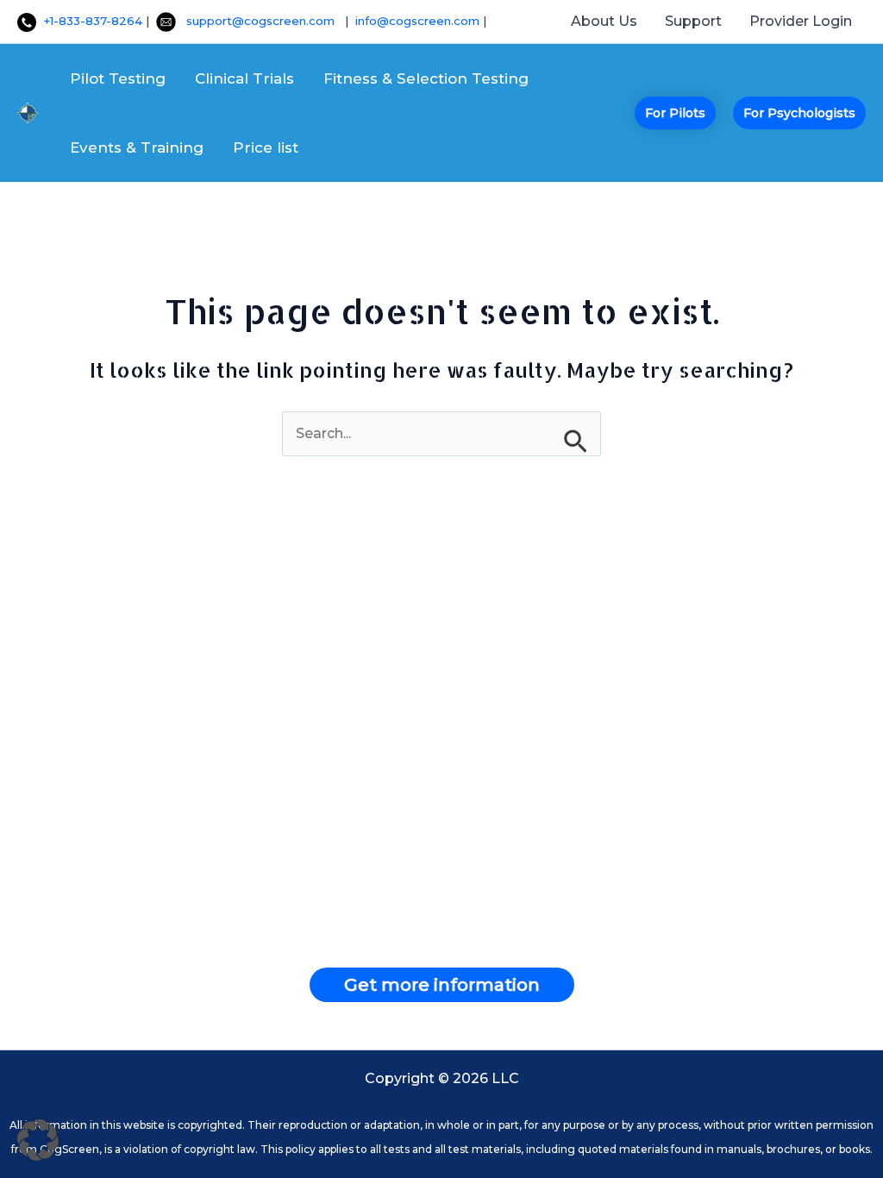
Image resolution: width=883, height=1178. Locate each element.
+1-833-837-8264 (89, 21)
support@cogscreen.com (265, 21)
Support (693, 21)
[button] (675, 113)
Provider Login (800, 21)
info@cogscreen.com (419, 21)
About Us (604, 21)
